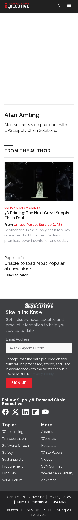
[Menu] (69, 5)
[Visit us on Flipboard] (35, 411)
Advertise (36, 497)
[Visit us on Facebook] (5, 411)
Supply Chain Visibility (22, 207)
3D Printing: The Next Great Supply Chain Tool (36, 215)
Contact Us (16, 497)
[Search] (58, 5)
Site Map (59, 502)
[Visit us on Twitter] (15, 411)
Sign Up (19, 383)
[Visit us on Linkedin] (25, 411)
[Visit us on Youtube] (45, 411)
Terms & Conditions (32, 502)
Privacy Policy (43, 374)
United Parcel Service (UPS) (38, 225)
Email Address (19, 339)
